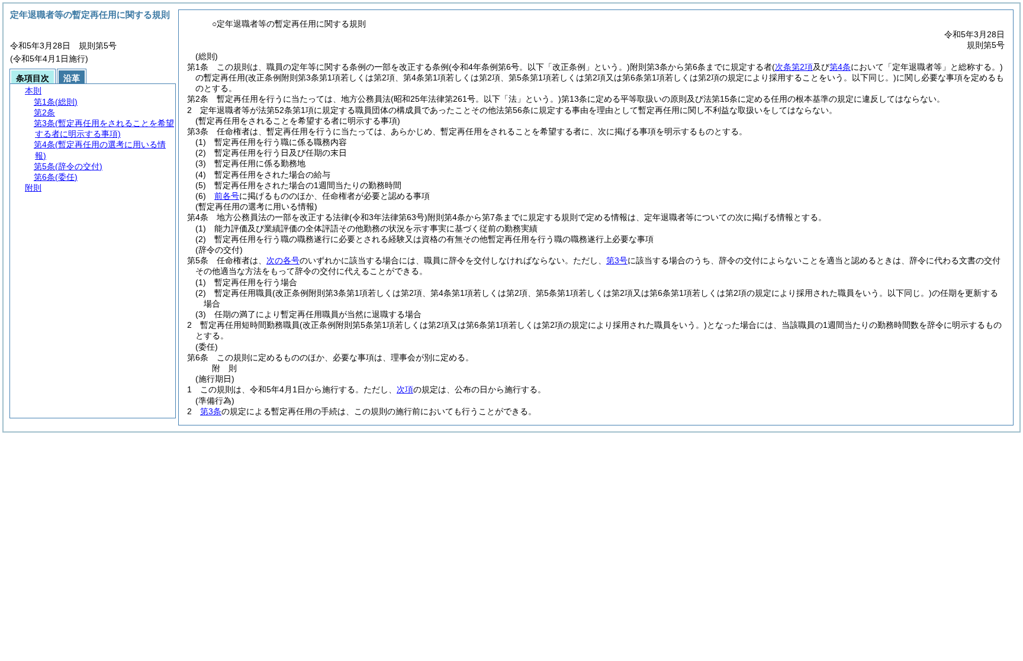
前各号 (226, 196)
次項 (405, 389)
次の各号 (283, 260)
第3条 (210, 411)
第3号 (617, 260)
